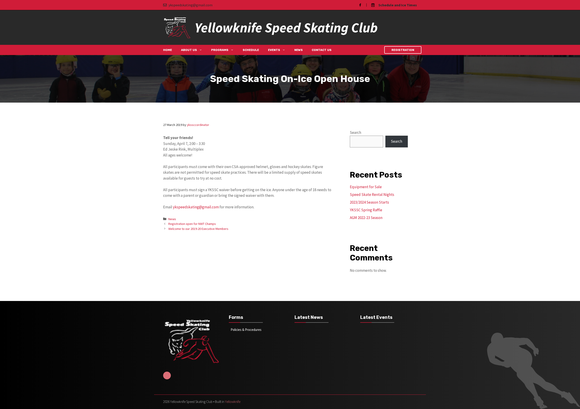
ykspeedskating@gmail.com (191, 5)
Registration (403, 50)
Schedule (251, 50)
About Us (189, 50)
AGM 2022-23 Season (366, 217)
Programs (219, 50)
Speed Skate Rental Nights (372, 194)
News (298, 50)
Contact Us (321, 50)
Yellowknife (232, 401)
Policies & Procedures (246, 329)
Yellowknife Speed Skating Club (286, 27)
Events (274, 50)
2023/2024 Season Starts (369, 202)
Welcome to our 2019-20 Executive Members (198, 229)
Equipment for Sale (366, 186)
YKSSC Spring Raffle (366, 209)
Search (355, 132)
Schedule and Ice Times (397, 5)
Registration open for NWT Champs (192, 224)
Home (167, 50)
